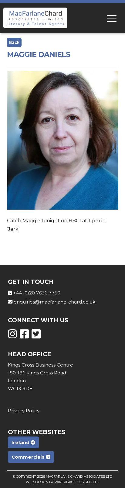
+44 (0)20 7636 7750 (36, 293)
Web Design (37, 482)
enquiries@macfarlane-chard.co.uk (54, 302)
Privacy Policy (23, 410)
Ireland (21, 442)
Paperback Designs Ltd (77, 482)
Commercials (29, 457)
